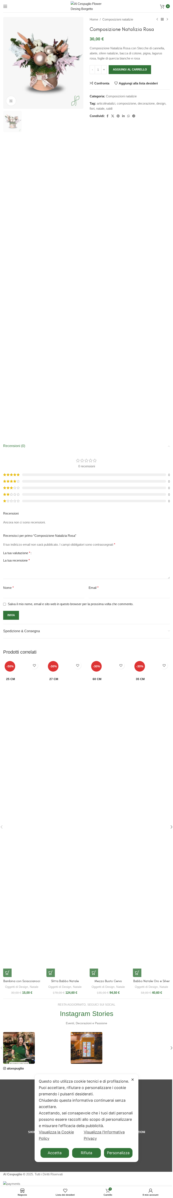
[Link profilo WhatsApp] (128, 116)
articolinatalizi (106, 103)
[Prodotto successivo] (167, 19)
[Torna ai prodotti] (162, 19)
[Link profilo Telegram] (134, 116)
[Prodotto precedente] (157, 19)
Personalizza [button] (118, 1153)
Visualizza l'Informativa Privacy (104, 1135)
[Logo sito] (86, 6)
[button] (7, 973)
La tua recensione (16, 560)
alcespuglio (15, 1068)
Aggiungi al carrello (130, 69)
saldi (109, 108)
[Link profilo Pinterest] (118, 116)
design (160, 103)
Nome (8, 587)
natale (100, 108)
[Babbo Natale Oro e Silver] (151, 818)
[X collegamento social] (112, 116)
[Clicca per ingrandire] (11, 101)
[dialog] (86, 1118)
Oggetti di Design (16, 986)
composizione (126, 103)
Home (94, 19)
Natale (34, 986)
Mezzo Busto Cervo (108, 981)
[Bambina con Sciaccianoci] (21, 818)
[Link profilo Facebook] (107, 116)
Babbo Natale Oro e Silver (151, 981)
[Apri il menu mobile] (5, 6)
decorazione (146, 103)
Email (94, 587)
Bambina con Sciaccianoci (21, 981)
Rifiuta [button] (86, 1153)
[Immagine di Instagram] (19, 1048)
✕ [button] (132, 1079)
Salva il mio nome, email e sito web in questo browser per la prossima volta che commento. (70, 604)
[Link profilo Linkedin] (123, 116)
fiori (92, 108)
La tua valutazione (16, 553)
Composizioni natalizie (117, 19)
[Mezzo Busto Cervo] (108, 818)
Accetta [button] (55, 1153)
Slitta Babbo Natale (65, 981)
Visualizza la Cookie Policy (56, 1135)
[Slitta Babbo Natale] (64, 818)
